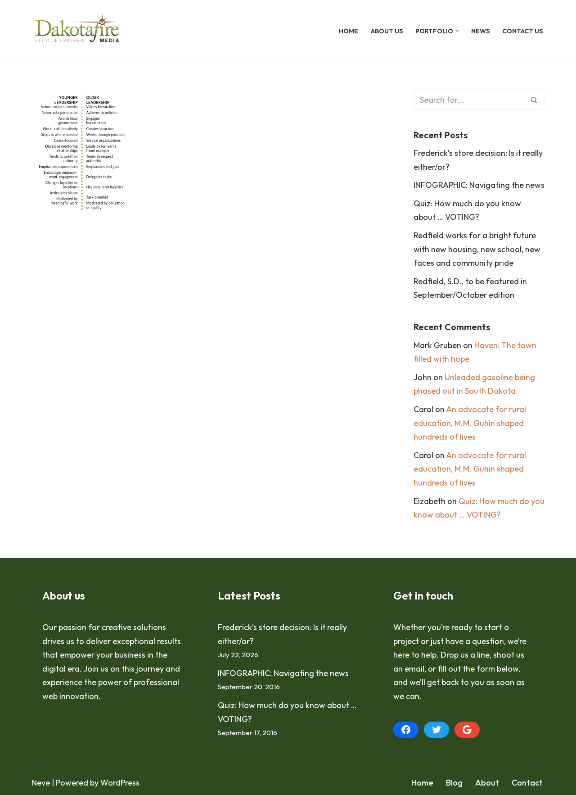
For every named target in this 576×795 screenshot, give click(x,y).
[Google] (467, 730)
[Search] (534, 99)
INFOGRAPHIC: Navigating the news (479, 185)
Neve (41, 782)
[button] (457, 30)
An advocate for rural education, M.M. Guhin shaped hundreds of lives (470, 423)
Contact (527, 782)
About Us (387, 31)
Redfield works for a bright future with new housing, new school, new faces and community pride (477, 249)
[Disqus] (209, 368)
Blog (454, 782)
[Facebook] (405, 730)
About (487, 782)
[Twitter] (436, 730)
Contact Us (522, 31)
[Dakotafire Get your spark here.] (77, 31)
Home (348, 31)
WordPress (120, 782)
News (480, 31)
